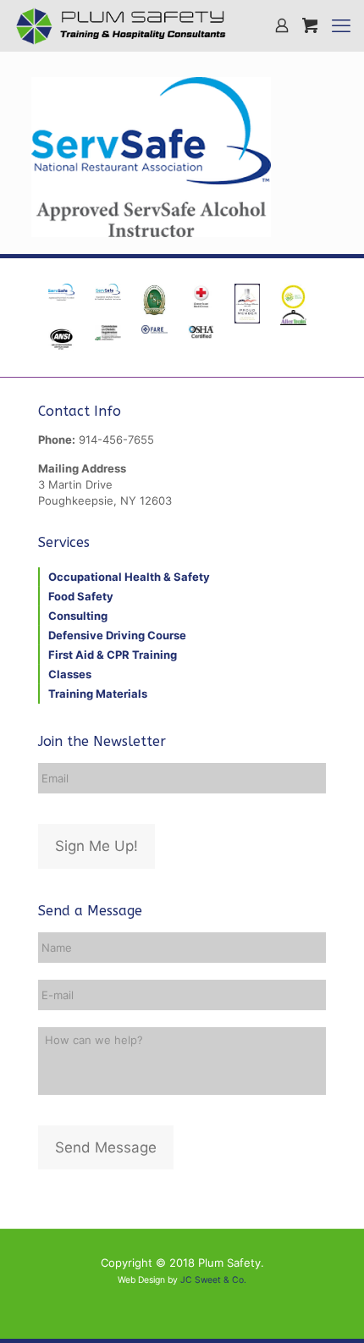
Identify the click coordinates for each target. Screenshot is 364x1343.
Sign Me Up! (96, 845)
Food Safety (80, 596)
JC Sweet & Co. (213, 1279)
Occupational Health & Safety (129, 576)
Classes (69, 674)
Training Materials (97, 693)
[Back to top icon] (329, 1308)
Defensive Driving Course (117, 635)
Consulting (78, 615)
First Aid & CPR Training (112, 654)
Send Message (106, 1147)
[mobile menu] (341, 25)
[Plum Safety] (121, 25)
